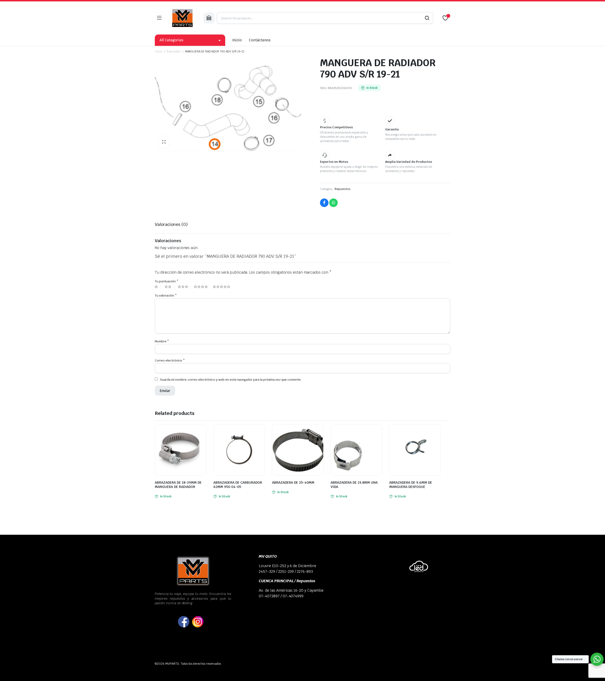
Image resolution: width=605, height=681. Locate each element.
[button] (164, 142)
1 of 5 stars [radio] (158, 287)
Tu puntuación (166, 281)
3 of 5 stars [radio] (184, 287)
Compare (202, 431)
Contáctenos (260, 40)
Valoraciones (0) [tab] (171, 224)
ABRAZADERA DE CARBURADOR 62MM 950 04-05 (237, 484)
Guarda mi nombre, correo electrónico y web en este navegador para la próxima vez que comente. (230, 380)
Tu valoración (166, 295)
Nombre (162, 341)
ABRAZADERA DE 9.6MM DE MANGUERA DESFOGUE (410, 484)
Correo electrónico (170, 360)
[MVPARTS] (182, 18)
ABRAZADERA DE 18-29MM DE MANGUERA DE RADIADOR (178, 484)
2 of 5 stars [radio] (169, 287)
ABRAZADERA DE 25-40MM (293, 482)
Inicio (237, 40)
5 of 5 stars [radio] (222, 287)
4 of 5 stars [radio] (201, 287)
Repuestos (173, 51)
